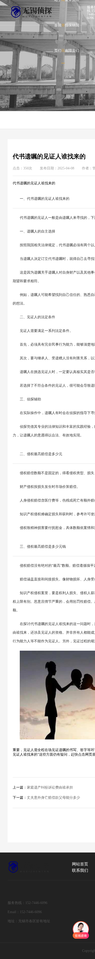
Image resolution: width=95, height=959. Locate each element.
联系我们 (80, 870)
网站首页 (80, 864)
